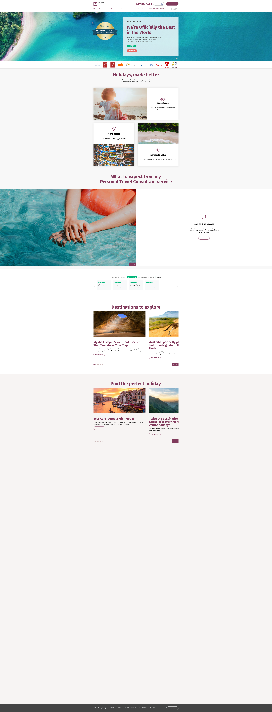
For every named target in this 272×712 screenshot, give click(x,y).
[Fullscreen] (177, 487)
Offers (112, 688)
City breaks (113, 682)
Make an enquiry (97, 686)
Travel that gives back (133, 684)
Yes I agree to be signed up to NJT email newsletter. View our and (159, 650)
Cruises (112, 680)
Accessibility (165, 688)
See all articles (172, 503)
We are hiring (165, 682)
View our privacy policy (144, 708)
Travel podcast (132, 682)
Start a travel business (168, 684)
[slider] (150, 487)
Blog (129, 680)
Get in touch (97, 680)
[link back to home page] (99, 669)
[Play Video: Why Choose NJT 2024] (152, 472)
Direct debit (148, 684)
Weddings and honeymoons (117, 686)
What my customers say (99, 684)
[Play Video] (126, 487)
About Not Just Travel (167, 680)
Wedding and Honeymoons (125, 8)
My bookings (141, 8)
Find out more (204, 238)
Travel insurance (149, 682)
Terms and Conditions (168, 649)
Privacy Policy (165, 686)
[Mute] (171, 487)
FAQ (146, 680)
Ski (111, 684)
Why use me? (96, 682)
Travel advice (148, 688)
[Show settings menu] (174, 487)
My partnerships (149, 686)
